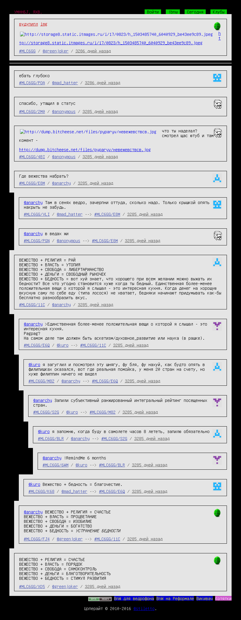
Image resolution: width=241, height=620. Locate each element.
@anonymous (64, 111)
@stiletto (144, 608)
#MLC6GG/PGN (37, 240)
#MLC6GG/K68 (41, 491)
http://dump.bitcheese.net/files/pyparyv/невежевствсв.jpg (85, 149)
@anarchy (61, 183)
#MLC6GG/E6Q (37, 345)
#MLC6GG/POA (32, 82)
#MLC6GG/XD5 (32, 586)
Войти (153, 11)
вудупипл (28, 23)
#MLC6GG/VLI (37, 214)
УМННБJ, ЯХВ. (28, 11)
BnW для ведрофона (134, 598)
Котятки (223, 598)
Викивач (204, 598)
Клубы (219, 11)
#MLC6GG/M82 (41, 380)
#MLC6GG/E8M (32, 183)
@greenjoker (55, 50)
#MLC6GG (27, 50)
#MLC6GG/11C (32, 304)
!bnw (173, 11)
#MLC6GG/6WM (55, 464)
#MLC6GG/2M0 (32, 111)
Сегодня (195, 11)
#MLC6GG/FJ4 (37, 538)
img (43, 23)
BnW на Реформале (175, 598)
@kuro (62, 345)
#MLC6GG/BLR (51, 438)
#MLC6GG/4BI (32, 156)
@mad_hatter (65, 82)
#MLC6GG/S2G (46, 412)
